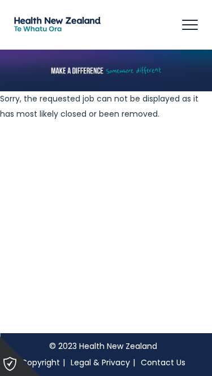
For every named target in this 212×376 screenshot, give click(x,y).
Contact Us (163, 362)
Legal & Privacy (100, 362)
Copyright (40, 362)
